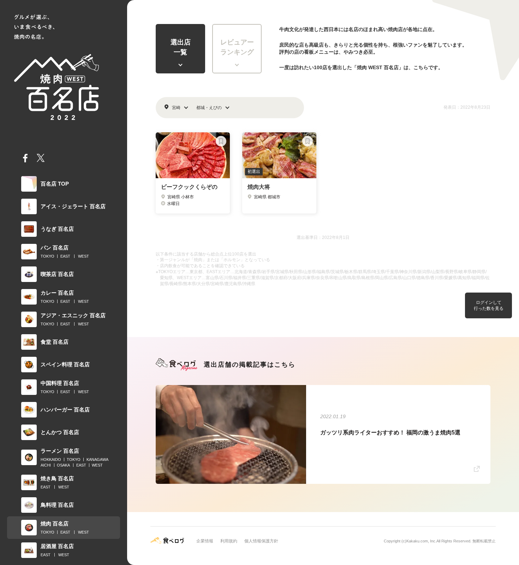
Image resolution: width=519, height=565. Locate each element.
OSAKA (63, 465)
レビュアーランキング (237, 47)
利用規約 (228, 541)
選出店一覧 (181, 47)
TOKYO (47, 256)
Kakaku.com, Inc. (421, 541)
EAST (65, 256)
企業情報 (204, 541)
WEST (83, 256)
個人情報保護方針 (261, 541)
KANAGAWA (97, 459)
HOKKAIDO (51, 459)
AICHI (46, 465)
